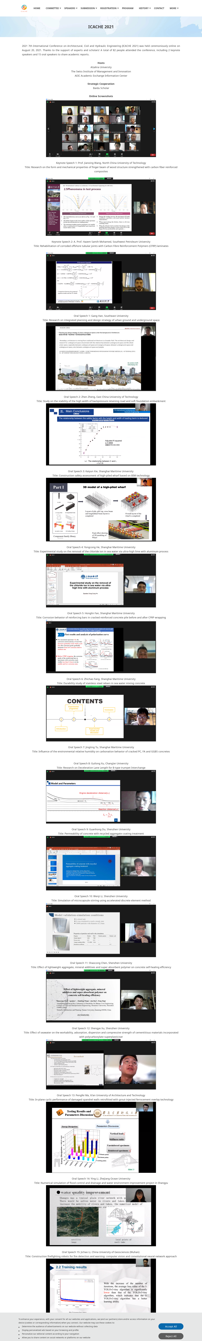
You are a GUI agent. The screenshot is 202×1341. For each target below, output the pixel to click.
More (173, 8)
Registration (108, 8)
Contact (159, 8)
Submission (88, 8)
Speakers (69, 8)
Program (127, 8)
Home (37, 8)
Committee (52, 8)
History (144, 8)
